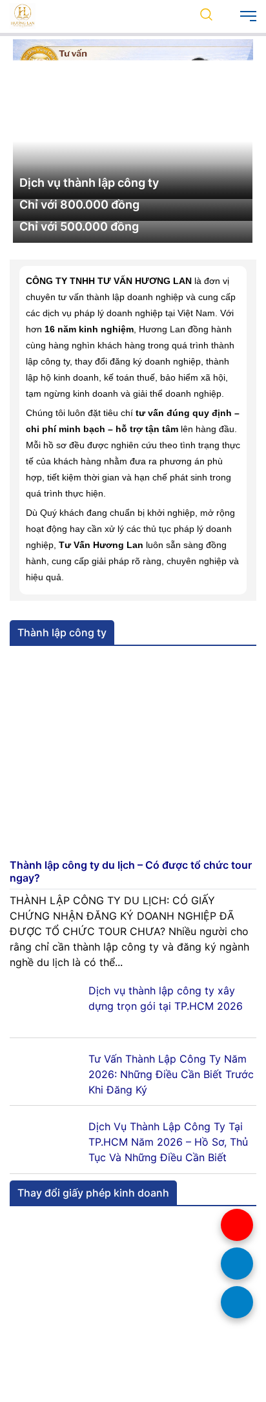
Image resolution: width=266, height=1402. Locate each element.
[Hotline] (237, 1225)
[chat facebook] (237, 1302)
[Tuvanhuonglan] (23, 14)
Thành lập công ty (62, 920)
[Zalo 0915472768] (237, 1263)
